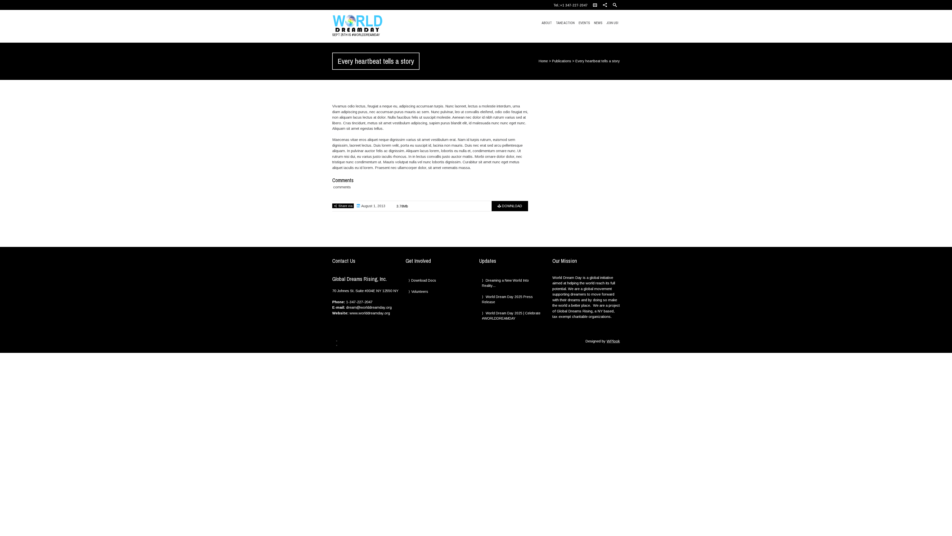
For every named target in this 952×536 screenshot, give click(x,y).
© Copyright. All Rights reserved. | (362, 345)
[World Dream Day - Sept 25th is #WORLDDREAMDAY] (375, 23)
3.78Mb (402, 206)
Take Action (565, 23)
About (547, 23)
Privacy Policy (349, 340)
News (598, 23)
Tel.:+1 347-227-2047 (570, 5)
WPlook (613, 341)
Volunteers (419, 292)
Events (584, 23)
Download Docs (423, 280)
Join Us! (612, 23)
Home (543, 61)
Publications (561, 61)
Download (511, 206)
